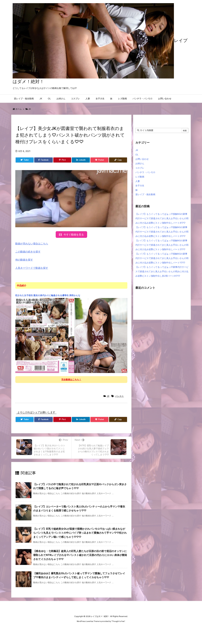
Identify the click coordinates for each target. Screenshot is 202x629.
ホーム (18, 109)
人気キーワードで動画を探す (31, 267)
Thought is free (118, 621)
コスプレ (139, 167)
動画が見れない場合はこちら (31, 243)
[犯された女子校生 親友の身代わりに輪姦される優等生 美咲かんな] (71, 335)
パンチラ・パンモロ (145, 172)
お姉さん (139, 163)
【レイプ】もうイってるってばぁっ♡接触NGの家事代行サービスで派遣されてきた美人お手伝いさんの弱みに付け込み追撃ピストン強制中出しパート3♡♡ (161, 231)
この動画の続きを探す (28, 251)
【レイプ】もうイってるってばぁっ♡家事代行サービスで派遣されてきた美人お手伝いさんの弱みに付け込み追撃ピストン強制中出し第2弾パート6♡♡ (161, 271)
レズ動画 (139, 176)
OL (136, 154)
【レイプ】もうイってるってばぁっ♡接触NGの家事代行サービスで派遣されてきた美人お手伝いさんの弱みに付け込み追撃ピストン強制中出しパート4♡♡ (161, 218)
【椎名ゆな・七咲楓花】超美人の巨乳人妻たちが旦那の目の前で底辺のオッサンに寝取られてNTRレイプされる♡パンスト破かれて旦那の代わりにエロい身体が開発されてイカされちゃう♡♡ (80, 555)
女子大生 (139, 185)
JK (29, 109)
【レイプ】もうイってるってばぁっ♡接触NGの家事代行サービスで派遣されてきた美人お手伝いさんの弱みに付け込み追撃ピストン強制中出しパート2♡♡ (161, 245)
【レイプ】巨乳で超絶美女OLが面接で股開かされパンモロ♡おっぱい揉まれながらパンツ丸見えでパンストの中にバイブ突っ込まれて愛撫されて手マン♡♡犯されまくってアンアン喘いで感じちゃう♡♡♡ (80, 532)
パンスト (119, 396)
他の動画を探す (24, 259)
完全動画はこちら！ (71, 379)
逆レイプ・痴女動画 (145, 194)
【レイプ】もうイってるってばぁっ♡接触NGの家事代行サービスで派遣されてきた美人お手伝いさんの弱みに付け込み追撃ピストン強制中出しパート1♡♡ (161, 258)
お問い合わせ (142, 159)
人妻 (137, 181)
